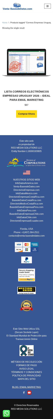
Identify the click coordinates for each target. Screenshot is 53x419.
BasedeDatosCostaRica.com (26, 200)
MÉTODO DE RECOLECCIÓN (26, 362)
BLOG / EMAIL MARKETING (26, 387)
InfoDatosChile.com (26, 217)
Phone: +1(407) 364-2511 (26, 232)
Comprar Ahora (26, 114)
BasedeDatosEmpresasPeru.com (26, 207)
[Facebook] (24, 393)
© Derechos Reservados (26, 405)
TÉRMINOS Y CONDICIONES (26, 372)
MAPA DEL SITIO (26, 379)
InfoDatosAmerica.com (26, 183)
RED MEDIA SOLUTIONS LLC (26, 409)
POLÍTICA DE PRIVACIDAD (26, 375)
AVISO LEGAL (26, 369)
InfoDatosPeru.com (26, 210)
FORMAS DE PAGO (26, 365)
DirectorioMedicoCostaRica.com (26, 203)
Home (4, 22)
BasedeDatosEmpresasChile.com (26, 214)
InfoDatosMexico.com (26, 193)
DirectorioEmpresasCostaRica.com (26, 197)
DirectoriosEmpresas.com (26, 190)
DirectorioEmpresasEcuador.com (26, 221)
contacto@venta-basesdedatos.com (27, 236)
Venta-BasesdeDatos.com (26, 186)
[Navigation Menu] (47, 6)
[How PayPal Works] (26, 262)
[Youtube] (29, 393)
